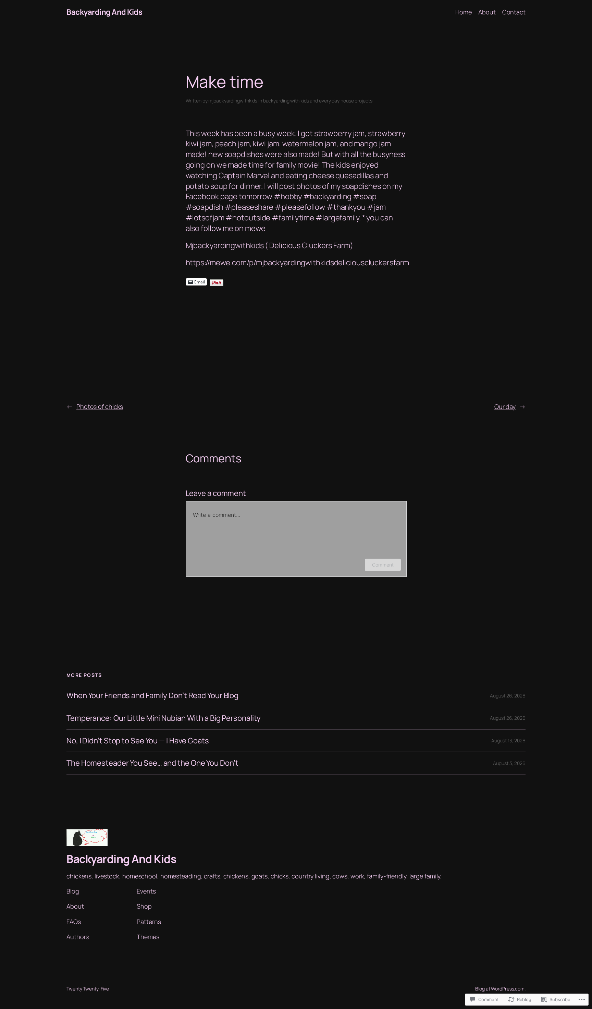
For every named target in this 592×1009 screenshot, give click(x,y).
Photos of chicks (99, 406)
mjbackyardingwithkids (232, 100)
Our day (505, 406)
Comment (382, 565)
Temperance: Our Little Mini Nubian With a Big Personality (163, 718)
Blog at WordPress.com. (500, 988)
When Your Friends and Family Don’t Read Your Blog (152, 695)
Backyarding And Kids (104, 12)
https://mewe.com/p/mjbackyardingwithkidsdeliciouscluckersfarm (297, 262)
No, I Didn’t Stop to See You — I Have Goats (137, 741)
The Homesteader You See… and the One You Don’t (152, 763)
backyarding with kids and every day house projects (317, 100)
